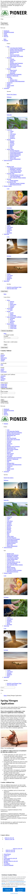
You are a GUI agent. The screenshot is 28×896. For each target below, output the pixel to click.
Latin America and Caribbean (14, 317)
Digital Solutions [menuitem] (14, 180)
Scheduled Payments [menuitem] (9, 32)
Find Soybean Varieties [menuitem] (15, 66)
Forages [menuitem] (9, 68)
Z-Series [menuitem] (12, 59)
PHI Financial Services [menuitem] (15, 184)
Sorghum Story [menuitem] (13, 80)
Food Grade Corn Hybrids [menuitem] (16, 56)
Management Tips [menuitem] (14, 52)
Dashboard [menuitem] (6, 31)
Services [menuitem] (9, 179)
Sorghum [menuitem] (9, 77)
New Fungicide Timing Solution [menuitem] (18, 177)
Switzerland (13, 315)
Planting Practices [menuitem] (14, 156)
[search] (1, 693)
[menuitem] (12, 94)
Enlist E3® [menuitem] (12, 60)
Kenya (11, 303)
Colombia (12, 321)
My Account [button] (4, 24)
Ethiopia (12, 301)
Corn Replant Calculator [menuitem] (16, 170)
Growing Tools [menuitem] (10, 173)
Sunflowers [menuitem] (9, 82)
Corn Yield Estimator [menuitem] (15, 176)
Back (5, 39)
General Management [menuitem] (15, 153)
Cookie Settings (14, 893)
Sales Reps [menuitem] (6, 281)
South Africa (13, 304)
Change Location (9, 335)
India (11, 310)
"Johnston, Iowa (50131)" (7, 330)
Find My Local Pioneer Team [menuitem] (14, 287)
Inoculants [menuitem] (12, 73)
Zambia (12, 307)
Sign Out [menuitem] (6, 36)
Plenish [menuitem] (12, 61)
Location (6, 336)
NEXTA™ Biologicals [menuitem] (12, 75)
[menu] (1, 8)
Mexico (12, 322)
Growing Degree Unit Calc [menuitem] (16, 175)
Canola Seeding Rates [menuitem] (15, 172)
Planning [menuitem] (12, 141)
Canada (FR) (13, 326)
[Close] (4, 335)
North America (10, 323)
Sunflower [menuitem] (12, 138)
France (11, 314)
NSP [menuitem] (11, 78)
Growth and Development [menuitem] (16, 152)
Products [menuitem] (6, 40)
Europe (8, 311)
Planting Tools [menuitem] (10, 166)
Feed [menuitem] (11, 148)
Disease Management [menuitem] (15, 159)
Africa (8, 300)
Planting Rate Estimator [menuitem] (16, 168)
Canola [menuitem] (8, 84)
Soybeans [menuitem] (9, 57)
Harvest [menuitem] (12, 145)
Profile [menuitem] (5, 33)
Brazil (11, 319)
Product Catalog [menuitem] (8, 186)
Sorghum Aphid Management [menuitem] (17, 81)
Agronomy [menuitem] (6, 88)
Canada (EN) (13, 325)
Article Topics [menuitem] (10, 149)
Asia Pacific (10, 308)
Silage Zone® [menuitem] (13, 70)
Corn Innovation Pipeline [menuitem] (16, 48)
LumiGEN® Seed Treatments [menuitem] (14, 74)
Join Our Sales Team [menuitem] (12, 288)
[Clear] (4, 339)
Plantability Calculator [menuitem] (15, 169)
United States (4, 291)
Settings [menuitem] (6, 35)
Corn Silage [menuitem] (13, 71)
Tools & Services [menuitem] (8, 160)
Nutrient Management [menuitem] (15, 154)
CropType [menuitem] (9, 129)
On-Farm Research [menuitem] (14, 150)
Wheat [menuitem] (8, 87)
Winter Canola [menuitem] (10, 85)
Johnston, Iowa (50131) (6, 388)
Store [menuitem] (11, 146)
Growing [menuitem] (12, 143)
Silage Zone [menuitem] (13, 157)
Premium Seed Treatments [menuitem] (16, 50)
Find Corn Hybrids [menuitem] (14, 55)
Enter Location (4, 391)
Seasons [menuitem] (9, 139)
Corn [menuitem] (8, 46)
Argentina (12, 318)
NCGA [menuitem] (12, 53)
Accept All (7, 889)
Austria (12, 312)
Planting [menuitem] (12, 142)
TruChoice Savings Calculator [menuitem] (17, 183)
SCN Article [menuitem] (13, 67)
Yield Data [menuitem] (6, 234)
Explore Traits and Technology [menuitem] (17, 49)
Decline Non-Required (20, 890)
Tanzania (12, 305)
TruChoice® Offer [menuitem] (11, 182)
